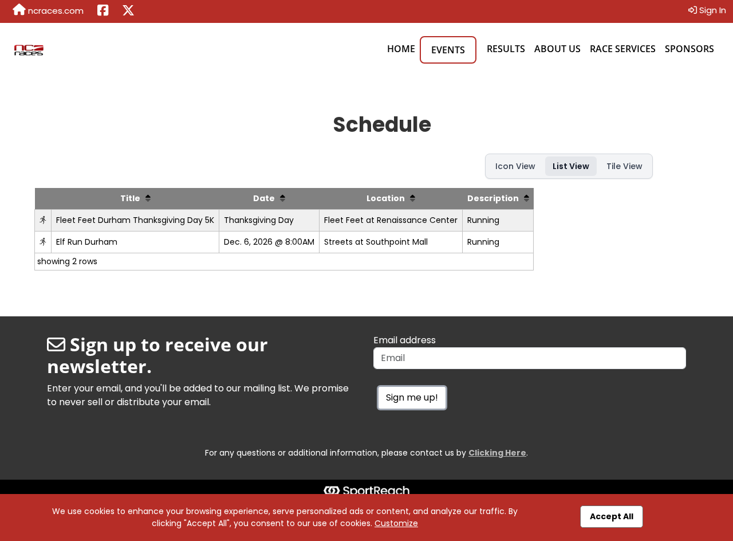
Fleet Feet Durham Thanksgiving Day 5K (135, 220)
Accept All (611, 516)
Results (506, 48)
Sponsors (689, 48)
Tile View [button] (624, 166)
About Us (557, 48)
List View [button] (571, 166)
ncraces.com (55, 11)
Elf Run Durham (86, 242)
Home (401, 48)
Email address (404, 340)
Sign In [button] (711, 10)
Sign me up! (412, 397)
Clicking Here (497, 452)
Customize (396, 523)
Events (448, 50)
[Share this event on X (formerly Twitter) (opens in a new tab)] (128, 11)
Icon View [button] (515, 166)
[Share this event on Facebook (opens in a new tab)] (102, 11)
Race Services (623, 48)
